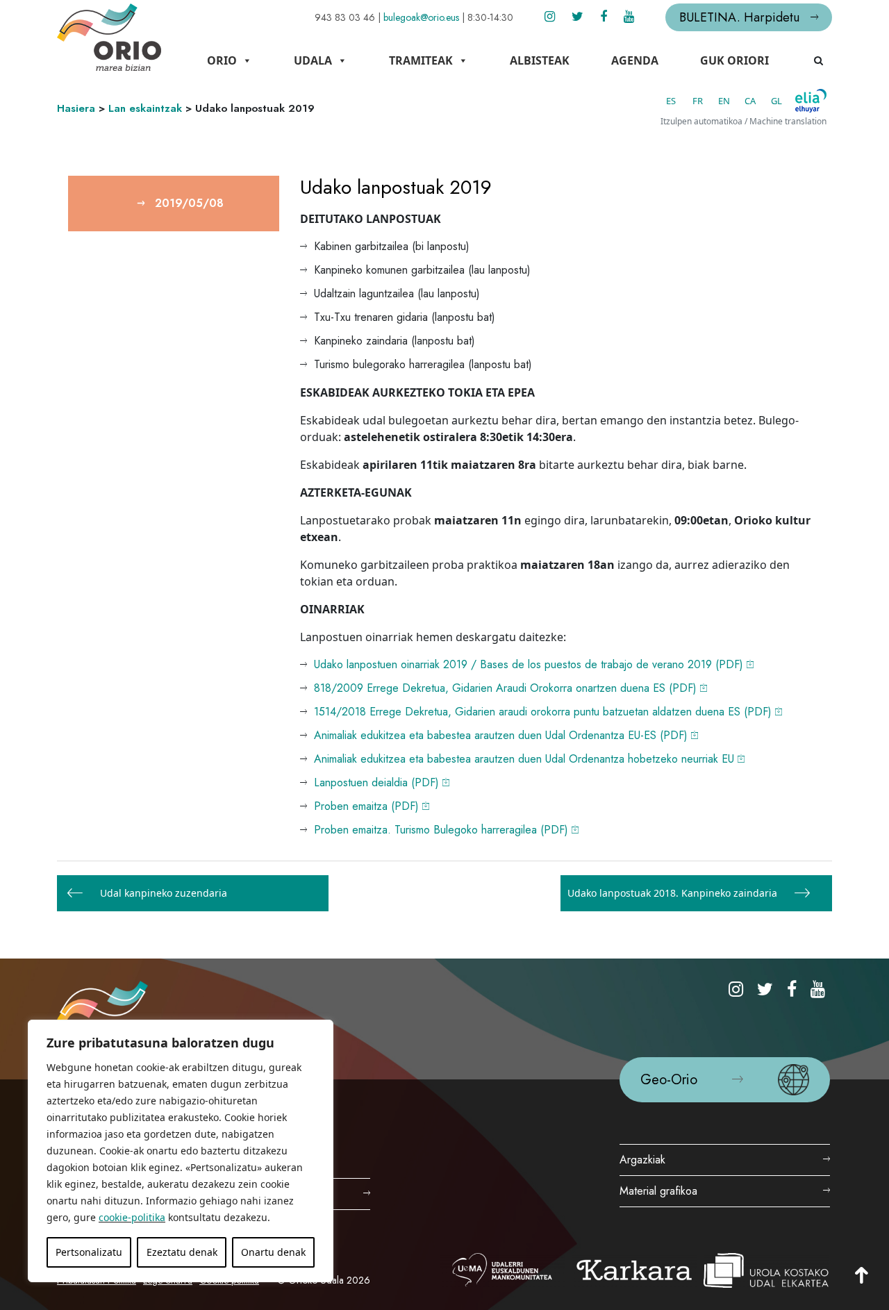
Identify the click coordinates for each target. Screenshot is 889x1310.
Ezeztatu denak (182, 1252)
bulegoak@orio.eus (421, 17)
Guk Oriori (734, 60)
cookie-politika (132, 1217)
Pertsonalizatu (89, 1252)
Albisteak (540, 60)
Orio (222, 60)
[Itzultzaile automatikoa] (810, 101)
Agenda (634, 60)
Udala (313, 60)
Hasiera (76, 108)
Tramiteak (421, 60)
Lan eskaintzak (145, 108)
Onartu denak (273, 1252)
